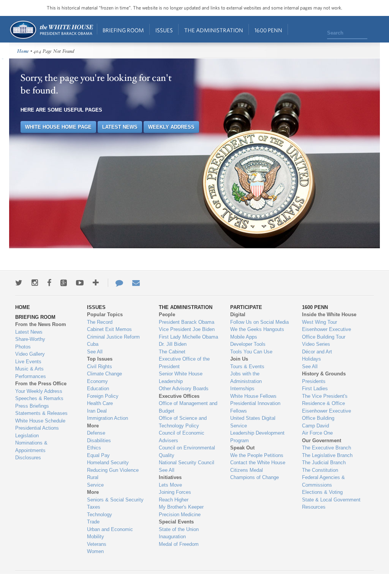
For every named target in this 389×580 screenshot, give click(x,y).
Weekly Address (171, 127)
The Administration (213, 30)
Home (51, 30)
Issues (164, 30)
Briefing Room (123, 30)
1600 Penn (268, 30)
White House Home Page (58, 127)
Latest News (120, 127)
